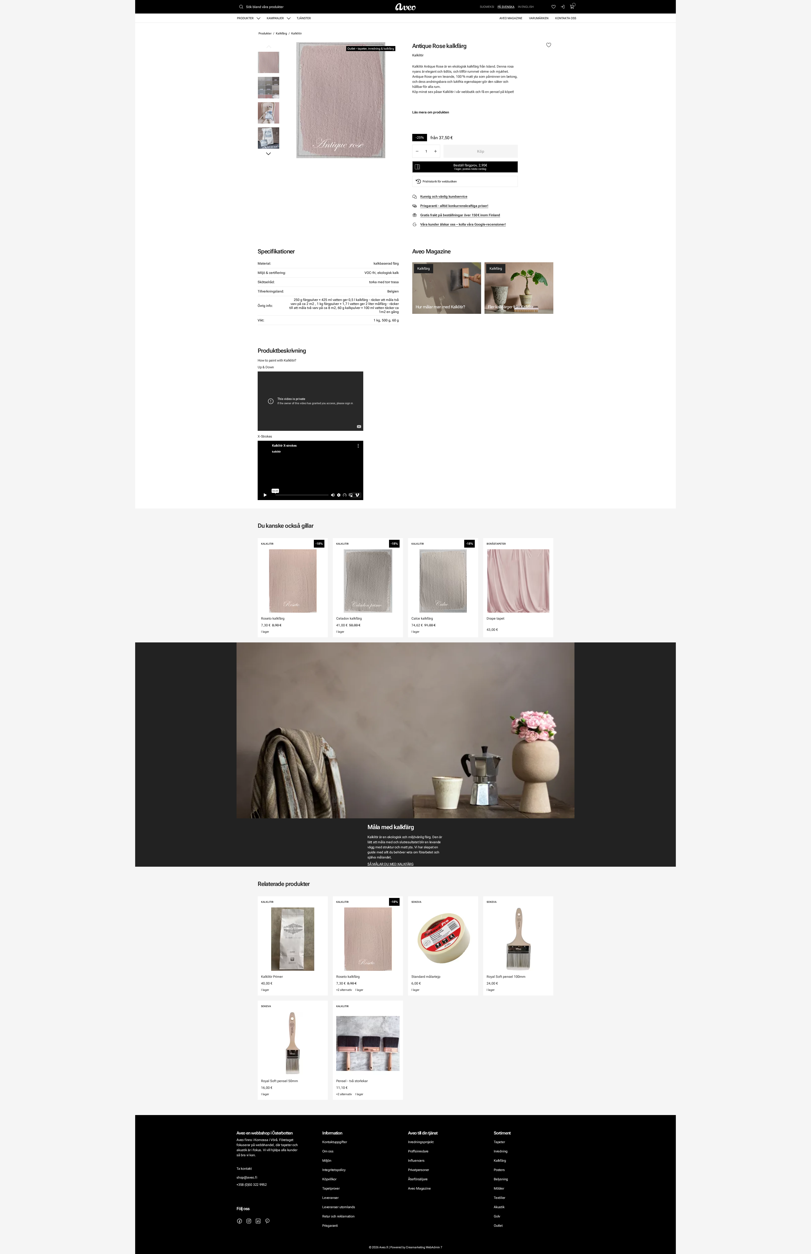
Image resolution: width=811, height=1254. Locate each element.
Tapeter (499, 1142)
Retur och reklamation (338, 1216)
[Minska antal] (417, 151)
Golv (497, 1216)
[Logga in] (562, 7)
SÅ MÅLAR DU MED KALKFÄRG (390, 864)
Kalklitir (296, 33)
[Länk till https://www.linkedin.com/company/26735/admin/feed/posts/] (258, 1221)
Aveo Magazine (510, 18)
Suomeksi (487, 6)
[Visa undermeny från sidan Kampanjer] (288, 18)
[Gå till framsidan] (405, 7)
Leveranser (330, 1198)
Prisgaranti (330, 1226)
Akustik (499, 1207)
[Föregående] (268, 47)
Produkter (245, 18)
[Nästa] (268, 153)
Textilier (499, 1198)
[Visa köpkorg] (572, 7)
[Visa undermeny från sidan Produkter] (258, 18)
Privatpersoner (418, 1170)
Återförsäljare (418, 1179)
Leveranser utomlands (338, 1207)
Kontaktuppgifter (334, 1142)
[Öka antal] (435, 151)
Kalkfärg (281, 33)
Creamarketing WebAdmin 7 (424, 1247)
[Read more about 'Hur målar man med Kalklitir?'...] (446, 288)
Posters (499, 1170)
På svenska (506, 6)
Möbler (499, 1188)
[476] (341, 100)
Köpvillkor (329, 1179)
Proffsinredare (418, 1151)
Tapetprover (331, 1188)
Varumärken (538, 18)
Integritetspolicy (333, 1170)
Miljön (326, 1161)
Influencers (416, 1161)
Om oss (327, 1151)
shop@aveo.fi (247, 1177)
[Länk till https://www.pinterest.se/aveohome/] (267, 1221)
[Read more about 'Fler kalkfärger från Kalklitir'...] (518, 288)
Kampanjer (275, 18)
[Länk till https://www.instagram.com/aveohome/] (248, 1221)
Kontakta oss (565, 18)
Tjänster (304, 18)
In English (526, 6)
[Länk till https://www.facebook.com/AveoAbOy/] (239, 1221)
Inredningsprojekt (420, 1142)
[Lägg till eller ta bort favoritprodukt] (548, 45)
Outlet (498, 1226)
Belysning (501, 1179)
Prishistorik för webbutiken (440, 181)
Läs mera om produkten (430, 112)
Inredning (501, 1151)
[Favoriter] (553, 7)
